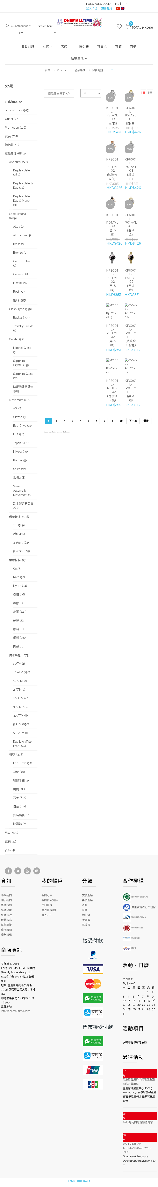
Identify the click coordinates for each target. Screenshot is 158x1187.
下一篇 (133, 420)
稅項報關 (6, 929)
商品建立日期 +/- (59, 93)
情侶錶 (84, 46)
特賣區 (102, 46)
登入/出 (46, 914)
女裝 (46, 46)
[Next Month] (132, 979)
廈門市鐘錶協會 (137, 928)
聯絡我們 (6, 895)
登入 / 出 (91, 8)
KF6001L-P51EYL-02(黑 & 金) (131, 280)
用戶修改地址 (50, 910)
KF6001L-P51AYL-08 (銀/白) (112, 115)
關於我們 (6, 900)
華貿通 (133, 948)
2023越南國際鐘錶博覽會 (138, 1122)
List (150, 92)
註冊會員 (106, 8)
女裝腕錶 (87, 895)
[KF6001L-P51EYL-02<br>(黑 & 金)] (131, 258)
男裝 (64, 46)
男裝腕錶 (87, 900)
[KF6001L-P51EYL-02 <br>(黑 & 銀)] (112, 258)
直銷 (133, 46)
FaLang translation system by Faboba (57, 432)
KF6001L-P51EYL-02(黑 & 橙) (112, 335)
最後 (146, 420)
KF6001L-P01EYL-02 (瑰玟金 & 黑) (112, 390)
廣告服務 (6, 934)
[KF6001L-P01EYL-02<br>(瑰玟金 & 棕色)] (131, 311)
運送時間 (6, 905)
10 (121, 420)
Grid (143, 92)
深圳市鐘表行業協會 (138, 917)
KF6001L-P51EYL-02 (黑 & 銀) (112, 280)
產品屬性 (80, 70)
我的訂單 (47, 895)
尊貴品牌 (28, 46)
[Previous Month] (126, 979)
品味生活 (77, 58)
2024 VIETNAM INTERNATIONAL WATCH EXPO (138, 1148)
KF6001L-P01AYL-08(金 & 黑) (112, 224)
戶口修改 (47, 905)
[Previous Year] (124, 979)
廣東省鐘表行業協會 (143, 907)
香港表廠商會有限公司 (139, 897)
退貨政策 (6, 924)
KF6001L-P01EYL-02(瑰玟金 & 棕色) (131, 335)
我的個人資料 (50, 900)
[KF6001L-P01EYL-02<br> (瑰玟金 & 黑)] (112, 366)
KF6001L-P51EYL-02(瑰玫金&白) (112, 169)
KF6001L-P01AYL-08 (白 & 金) (131, 224)
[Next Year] (129, 979)
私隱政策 (6, 910)
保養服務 (6, 919)
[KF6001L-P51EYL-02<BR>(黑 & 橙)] (112, 311)
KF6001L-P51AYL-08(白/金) (131, 115)
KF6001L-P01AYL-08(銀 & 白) (131, 169)
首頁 (47, 70)
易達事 (86, 924)
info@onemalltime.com (15, 1010)
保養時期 (97, 70)
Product (62, 70)
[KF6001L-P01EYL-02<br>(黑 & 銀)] (131, 366)
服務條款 (6, 914)
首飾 (118, 46)
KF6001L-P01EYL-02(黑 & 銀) (131, 390)
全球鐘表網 (135, 938)
